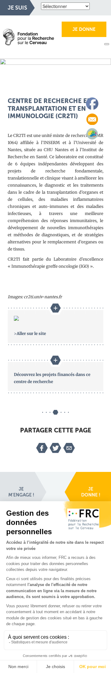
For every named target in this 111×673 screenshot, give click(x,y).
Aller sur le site (31, 333)
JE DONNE (84, 29)
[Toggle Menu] (106, 44)
